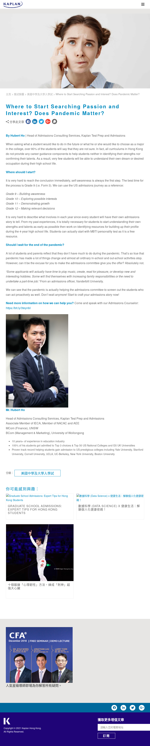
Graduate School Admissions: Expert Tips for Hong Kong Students (35, 509)
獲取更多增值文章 (111, 719)
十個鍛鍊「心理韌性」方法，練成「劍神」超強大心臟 (39, 586)
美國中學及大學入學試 (40, 94)
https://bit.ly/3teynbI (18, 308)
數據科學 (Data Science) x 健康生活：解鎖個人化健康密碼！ (109, 507)
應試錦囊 (19, 94)
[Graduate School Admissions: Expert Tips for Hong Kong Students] (40, 498)
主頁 (8, 94)
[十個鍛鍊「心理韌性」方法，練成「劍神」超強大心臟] (40, 552)
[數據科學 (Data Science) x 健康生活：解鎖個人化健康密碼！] (110, 498)
